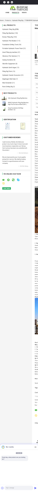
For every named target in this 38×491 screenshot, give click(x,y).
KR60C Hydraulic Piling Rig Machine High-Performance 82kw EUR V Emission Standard (18, 104)
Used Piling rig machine (9, 52)
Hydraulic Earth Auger (9, 67)
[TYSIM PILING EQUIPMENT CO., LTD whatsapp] (9, 180)
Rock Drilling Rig (7, 87)
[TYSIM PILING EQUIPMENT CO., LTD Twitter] (8, 2)
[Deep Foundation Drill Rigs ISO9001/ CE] (4, 109)
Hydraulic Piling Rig (17, 20)
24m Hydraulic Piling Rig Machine (17, 98)
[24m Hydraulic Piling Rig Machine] (4, 98)
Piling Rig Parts (7, 71)
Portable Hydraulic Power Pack (12, 48)
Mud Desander (7, 83)
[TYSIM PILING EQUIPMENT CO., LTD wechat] (14, 180)
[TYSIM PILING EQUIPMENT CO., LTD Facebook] (4, 2)
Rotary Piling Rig (7, 37)
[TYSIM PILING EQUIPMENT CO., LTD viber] (4, 183)
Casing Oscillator (7, 60)
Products (15, 12)
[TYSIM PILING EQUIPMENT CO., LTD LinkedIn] (12, 2)
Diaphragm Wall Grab (9, 79)
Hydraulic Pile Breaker (9, 41)
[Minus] (35, 447)
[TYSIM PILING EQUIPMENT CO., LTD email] (4, 180)
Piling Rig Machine (8, 33)
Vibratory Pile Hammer (9, 56)
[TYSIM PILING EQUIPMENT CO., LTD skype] (19, 180)
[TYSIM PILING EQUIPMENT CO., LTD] (19, 8)
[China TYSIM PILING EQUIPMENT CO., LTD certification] (7, 126)
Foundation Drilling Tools (10, 44)
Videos (24, 12)
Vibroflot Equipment (8, 64)
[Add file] (2, 488)
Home (7, 12)
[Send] (35, 488)
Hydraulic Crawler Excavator (11, 75)
